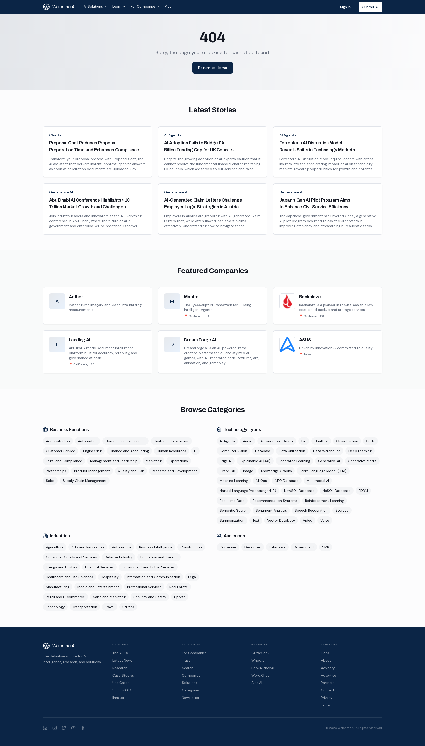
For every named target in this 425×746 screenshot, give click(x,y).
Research (119, 668)
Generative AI (61, 192)
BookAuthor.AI (262, 668)
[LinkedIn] (45, 728)
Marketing (154, 461)
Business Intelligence (155, 547)
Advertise (328, 675)
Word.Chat (260, 675)
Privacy (326, 697)
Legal (192, 577)
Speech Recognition (311, 510)
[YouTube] (73, 728)
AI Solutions (93, 6)
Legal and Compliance (64, 461)
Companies (191, 675)
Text (255, 520)
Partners (327, 682)
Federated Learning (294, 461)
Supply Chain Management (85, 480)
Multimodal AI (318, 480)
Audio (247, 441)
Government (304, 547)
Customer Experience (171, 441)
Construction (191, 547)
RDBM (363, 490)
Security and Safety (149, 597)
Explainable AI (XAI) (255, 461)
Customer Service (60, 451)
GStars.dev (260, 653)
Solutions (189, 682)
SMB (325, 547)
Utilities (128, 607)
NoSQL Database (337, 490)
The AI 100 (120, 653)
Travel (109, 607)
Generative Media (362, 461)
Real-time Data (232, 500)
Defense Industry (118, 557)
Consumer (228, 547)
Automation (88, 441)
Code (370, 441)
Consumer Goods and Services (71, 557)
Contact (327, 690)
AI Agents (172, 135)
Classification (347, 441)
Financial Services (99, 567)
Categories (191, 690)
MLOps (261, 480)
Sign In (345, 7)
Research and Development (174, 471)
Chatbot (56, 135)
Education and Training (159, 557)
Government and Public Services (148, 567)
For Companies (143, 6)
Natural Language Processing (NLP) (248, 490)
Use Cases (120, 682)
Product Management (92, 471)
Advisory (328, 668)
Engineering (92, 451)
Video (307, 520)
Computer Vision (233, 451)
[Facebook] (83, 728)
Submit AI (370, 7)
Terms (326, 705)
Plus (168, 6)
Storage (342, 510)
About (326, 660)
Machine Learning (234, 480)
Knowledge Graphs (276, 471)
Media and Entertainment (98, 587)
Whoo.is (257, 660)
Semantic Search (234, 510)
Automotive (121, 547)
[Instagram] (54, 728)
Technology (55, 607)
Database (263, 451)
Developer (252, 547)
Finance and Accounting (129, 451)
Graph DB (227, 471)
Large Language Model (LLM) (323, 471)
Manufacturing (57, 587)
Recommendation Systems (275, 500)
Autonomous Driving (277, 441)
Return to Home (212, 67)
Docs (325, 653)
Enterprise (277, 547)
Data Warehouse (326, 451)
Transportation (85, 607)
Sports (179, 597)
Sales (50, 480)
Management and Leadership (114, 461)
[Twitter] (64, 728)
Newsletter (190, 697)
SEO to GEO (122, 690)
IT (195, 451)
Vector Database (281, 520)
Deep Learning (360, 451)
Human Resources (171, 451)
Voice (324, 520)
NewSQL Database (299, 490)
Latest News (122, 660)
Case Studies (123, 675)
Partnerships (56, 471)
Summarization (232, 520)
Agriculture (55, 547)
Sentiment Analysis (271, 510)
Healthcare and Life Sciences (69, 577)
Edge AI (226, 461)
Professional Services (144, 587)
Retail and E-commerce (65, 597)
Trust (186, 660)
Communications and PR (125, 441)
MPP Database (287, 480)
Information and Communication (153, 577)
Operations (178, 461)
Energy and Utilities (61, 567)
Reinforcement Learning (324, 500)
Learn (116, 6)
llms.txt (118, 697)
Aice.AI (256, 682)
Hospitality (110, 577)
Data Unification (292, 451)
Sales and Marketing (109, 597)
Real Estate (178, 587)
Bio (303, 441)
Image (248, 471)
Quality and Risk (131, 471)
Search (187, 668)
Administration (58, 441)
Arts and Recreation (87, 547)
